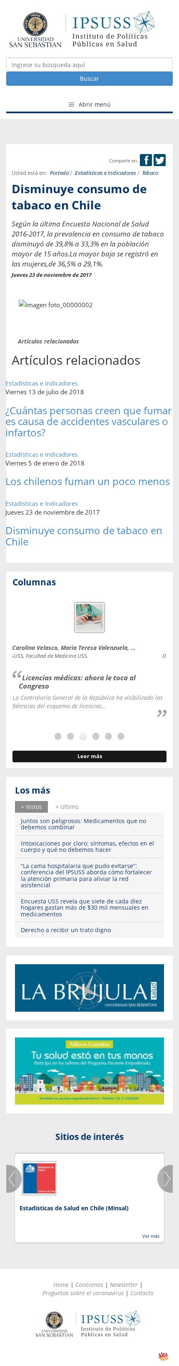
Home (61, 1285)
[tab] (31, 807)
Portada (59, 173)
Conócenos (89, 1285)
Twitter (160, 160)
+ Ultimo (67, 807)
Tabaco (150, 173)
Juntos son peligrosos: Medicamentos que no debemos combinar (83, 824)
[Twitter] (160, 160)
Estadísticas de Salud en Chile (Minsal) (74, 1208)
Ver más (150, 1236)
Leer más (89, 756)
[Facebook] (146, 160)
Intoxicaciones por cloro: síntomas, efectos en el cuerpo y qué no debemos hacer (87, 846)
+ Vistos (31, 807)
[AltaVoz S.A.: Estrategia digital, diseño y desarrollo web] (163, 1356)
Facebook (146, 160)
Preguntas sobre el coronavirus (83, 1293)
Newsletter (124, 1285)
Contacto (142, 1293)
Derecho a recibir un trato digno (66, 930)
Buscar (89, 78)
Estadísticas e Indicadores (105, 173)
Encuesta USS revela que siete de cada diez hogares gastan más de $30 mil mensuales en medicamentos (85, 907)
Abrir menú (94, 104)
